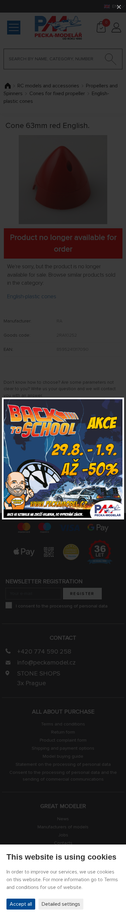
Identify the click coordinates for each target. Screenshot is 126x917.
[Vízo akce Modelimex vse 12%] (63, 458)
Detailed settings (61, 904)
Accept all (21, 904)
